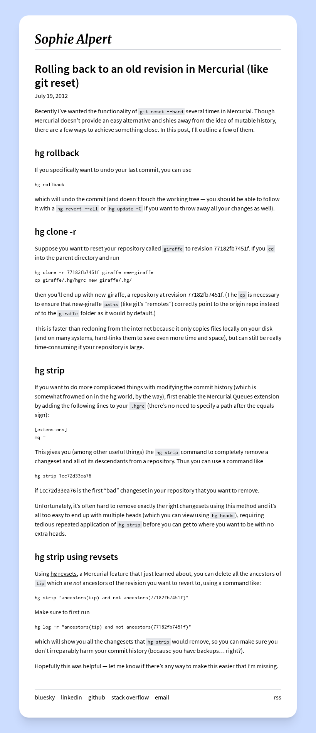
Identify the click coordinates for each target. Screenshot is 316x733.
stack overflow (130, 697)
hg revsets (63, 574)
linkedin (71, 697)
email (162, 697)
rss (277, 697)
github (96, 697)
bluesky (45, 697)
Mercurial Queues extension (243, 396)
